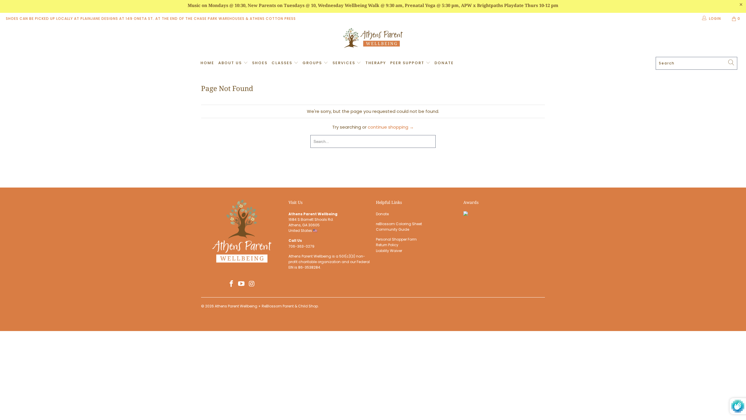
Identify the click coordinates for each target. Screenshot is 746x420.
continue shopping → (391, 127)
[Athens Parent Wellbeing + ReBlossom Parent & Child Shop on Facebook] (231, 284)
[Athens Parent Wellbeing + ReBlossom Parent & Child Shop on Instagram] (251, 284)
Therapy (375, 63)
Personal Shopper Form (396, 239)
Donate (444, 63)
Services (344, 63)
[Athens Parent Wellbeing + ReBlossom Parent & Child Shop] (373, 39)
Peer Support (408, 63)
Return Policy (387, 244)
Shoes (260, 63)
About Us (230, 63)
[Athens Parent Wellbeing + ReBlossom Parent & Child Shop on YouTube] (241, 284)
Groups (312, 63)
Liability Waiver (389, 250)
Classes (283, 63)
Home (207, 63)
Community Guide (392, 229)
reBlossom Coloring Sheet (399, 223)
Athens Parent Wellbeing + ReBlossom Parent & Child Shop (266, 306)
